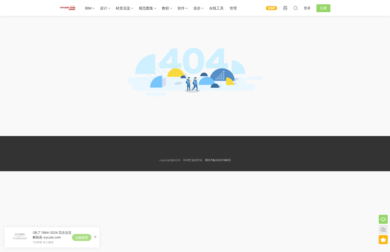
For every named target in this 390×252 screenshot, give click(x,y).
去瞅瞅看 (81, 237)
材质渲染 (123, 8)
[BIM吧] (67, 8)
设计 (103, 8)
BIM (88, 8)
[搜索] (295, 8)
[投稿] (285, 8)
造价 (197, 8)
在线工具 (216, 8)
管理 (233, 8)
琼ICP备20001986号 (218, 160)
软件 (181, 8)
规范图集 (146, 8)
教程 (165, 8)
